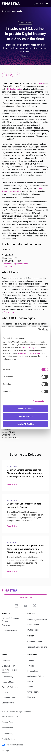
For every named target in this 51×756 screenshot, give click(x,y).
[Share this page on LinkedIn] (4, 75)
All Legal (5, 750)
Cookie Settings (8, 739)
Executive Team (8, 666)
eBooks (30, 666)
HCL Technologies (14, 89)
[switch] (45, 377)
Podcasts (31, 681)
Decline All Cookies (25, 424)
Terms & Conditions (10, 716)
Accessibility (7, 728)
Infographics (32, 671)
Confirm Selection (25, 416)
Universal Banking (9, 630)
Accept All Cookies (25, 409)
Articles (30, 661)
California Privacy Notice (29, 353)
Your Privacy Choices (14, 745)
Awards (5, 692)
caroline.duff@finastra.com (16, 264)
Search (39, 4)
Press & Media (16, 11)
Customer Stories (9, 697)
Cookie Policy (28, 348)
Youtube (25, 605)
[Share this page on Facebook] (17, 75)
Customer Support (34, 642)
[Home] (11, 3)
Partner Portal (33, 630)
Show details (38, 401)
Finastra (40, 83)
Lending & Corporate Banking (10, 619)
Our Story (6, 661)
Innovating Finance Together (9, 671)
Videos (30, 687)
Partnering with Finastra (37, 619)
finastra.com (7, 266)
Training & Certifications (37, 647)
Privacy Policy (8, 722)
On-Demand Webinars (36, 676)
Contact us (23, 597)
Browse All (31, 697)
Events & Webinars (10, 687)
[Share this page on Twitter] (11, 75)
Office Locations (8, 703)
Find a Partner (33, 625)
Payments (6, 625)
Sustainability (7, 677)
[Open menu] (47, 3)
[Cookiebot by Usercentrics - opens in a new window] (38, 329)
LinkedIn (16, 605)
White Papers (33, 692)
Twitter (34, 605)
